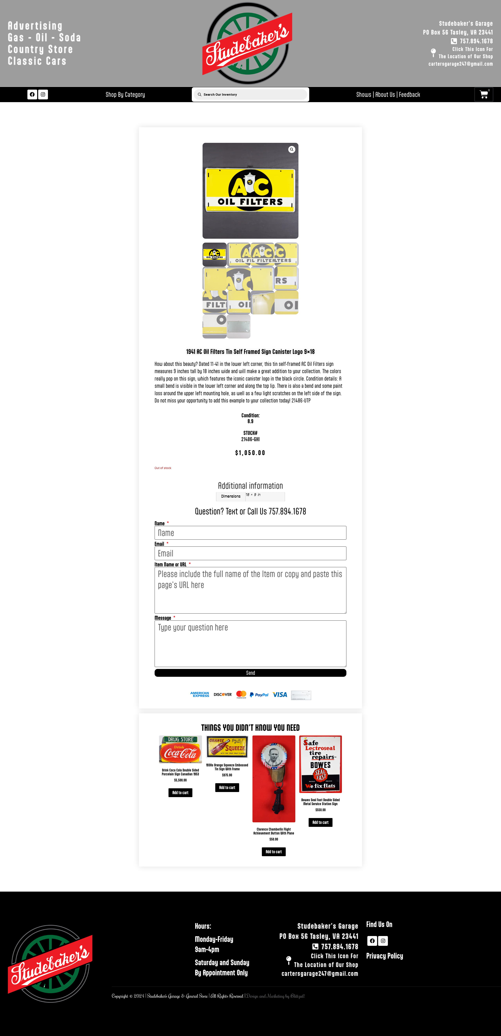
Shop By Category (125, 94)
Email (160, 544)
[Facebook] (32, 94)
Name (160, 523)
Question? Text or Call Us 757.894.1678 (250, 511)
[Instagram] (43, 94)
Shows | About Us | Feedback (388, 94)
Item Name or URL (171, 564)
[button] (291, 149)
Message (163, 618)
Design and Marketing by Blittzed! (276, 996)
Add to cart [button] (180, 792)
